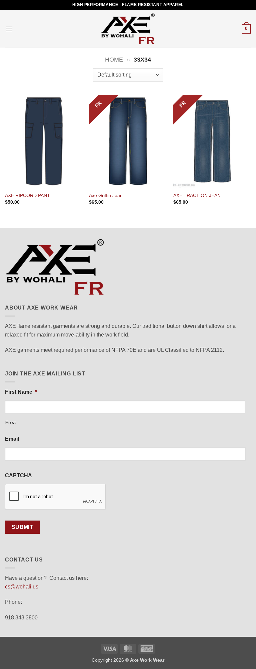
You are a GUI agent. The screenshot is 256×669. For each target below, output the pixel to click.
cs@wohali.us (21, 586)
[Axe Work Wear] (128, 28)
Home (114, 59)
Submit (22, 527)
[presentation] (55, 497)
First (10, 422)
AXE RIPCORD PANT (27, 195)
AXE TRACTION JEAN (197, 195)
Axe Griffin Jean (106, 195)
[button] (9, 29)
